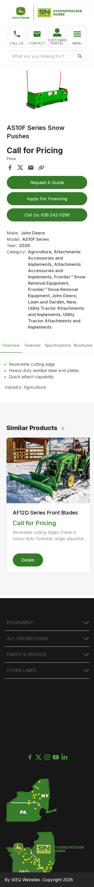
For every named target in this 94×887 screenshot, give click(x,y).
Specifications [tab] (58, 345)
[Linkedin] (64, 757)
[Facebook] (30, 757)
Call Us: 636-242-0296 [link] (47, 215)
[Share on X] (20, 167)
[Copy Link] (41, 167)
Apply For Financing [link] (47, 198)
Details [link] (27, 560)
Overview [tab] (11, 345)
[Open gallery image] (47, 90)
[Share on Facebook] (10, 167)
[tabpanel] (47, 90)
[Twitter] (38, 757)
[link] (57, 36)
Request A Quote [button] (47, 182)
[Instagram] (47, 757)
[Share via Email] (31, 167)
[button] (17, 36)
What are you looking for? (38, 56)
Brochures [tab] (83, 345)
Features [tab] (33, 345)
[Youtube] (55, 757)
